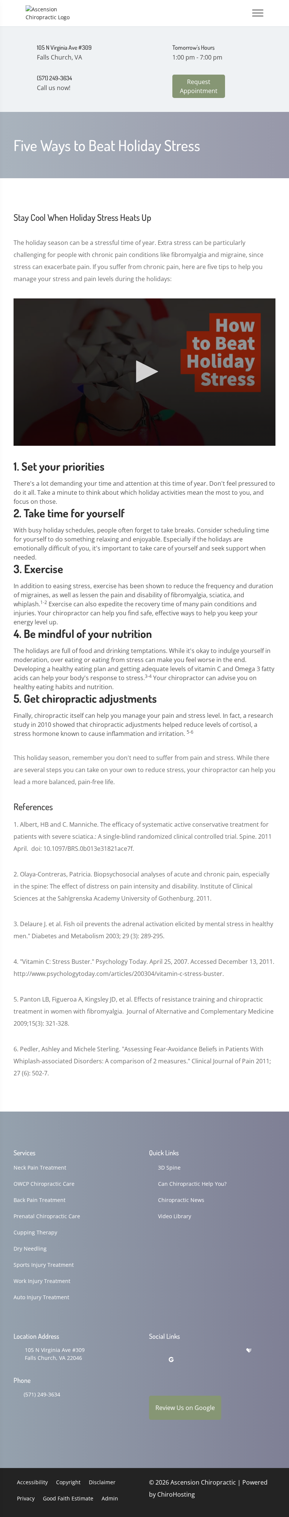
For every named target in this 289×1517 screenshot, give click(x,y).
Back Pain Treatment (39, 1200)
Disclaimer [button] (102, 1482)
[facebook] (172, 1351)
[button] (144, 371)
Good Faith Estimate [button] (68, 1498)
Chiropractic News (181, 1200)
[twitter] (230, 1351)
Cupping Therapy (35, 1232)
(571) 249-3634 (42, 1394)
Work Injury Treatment (42, 1281)
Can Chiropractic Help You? (192, 1183)
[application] (144, 372)
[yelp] (191, 1351)
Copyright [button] (68, 1482)
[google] (152, 1351)
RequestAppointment (199, 86)
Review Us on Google (185, 1408)
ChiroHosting (176, 1494)
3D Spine (169, 1167)
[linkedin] (152, 1360)
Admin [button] (110, 1498)
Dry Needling (30, 1248)
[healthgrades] (248, 1351)
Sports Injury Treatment (44, 1264)
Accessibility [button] (32, 1482)
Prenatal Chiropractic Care (47, 1216)
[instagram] (210, 1351)
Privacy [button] (26, 1498)
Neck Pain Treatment (40, 1167)
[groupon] (171, 1360)
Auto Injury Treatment (41, 1297)
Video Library (174, 1216)
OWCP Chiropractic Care (44, 1183)
